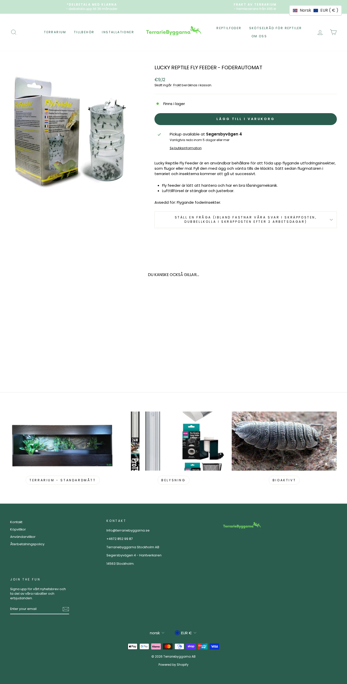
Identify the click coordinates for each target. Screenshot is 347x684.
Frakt (177, 85)
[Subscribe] (65, 609)
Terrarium (55, 32)
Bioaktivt (284, 480)
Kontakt (16, 522)
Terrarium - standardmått (62, 480)
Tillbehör (84, 32)
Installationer (118, 32)
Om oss (259, 36)
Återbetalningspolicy (27, 544)
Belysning (173, 480)
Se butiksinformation (186, 148)
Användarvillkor (23, 537)
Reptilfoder (228, 28)
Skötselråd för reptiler (275, 28)
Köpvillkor (18, 529)
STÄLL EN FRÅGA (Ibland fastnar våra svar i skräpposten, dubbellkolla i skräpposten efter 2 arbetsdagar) (246, 219)
